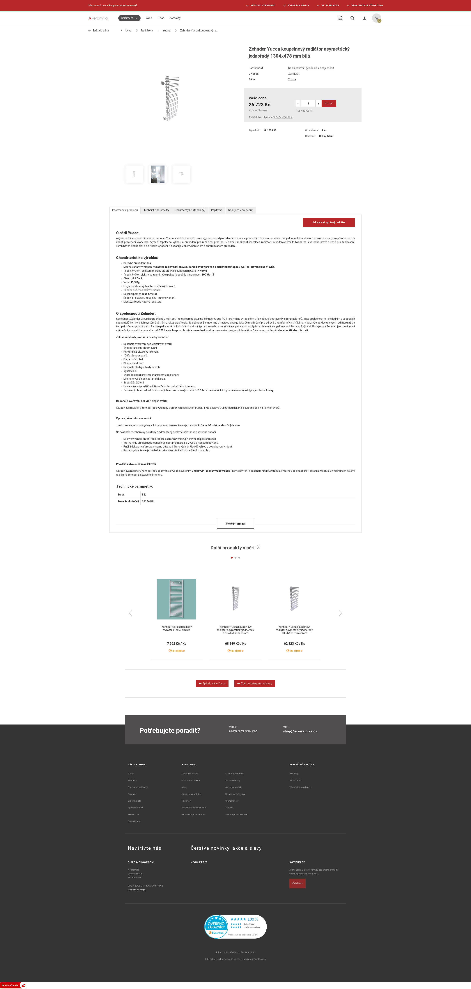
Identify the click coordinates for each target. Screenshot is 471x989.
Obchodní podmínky (138, 787)
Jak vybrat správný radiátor (329, 222)
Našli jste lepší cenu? (240, 210)
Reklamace (133, 814)
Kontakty (132, 780)
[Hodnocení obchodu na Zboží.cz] (13, 985)
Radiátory (147, 30)
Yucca (166, 30)
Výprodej (293, 773)
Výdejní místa (134, 801)
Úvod (128, 30)
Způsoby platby (135, 807)
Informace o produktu (125, 210)
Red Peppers (260, 959)
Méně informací (235, 523)
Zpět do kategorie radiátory (256, 683)
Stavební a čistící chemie (194, 807)
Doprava (132, 794)
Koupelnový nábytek (191, 794)
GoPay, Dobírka (283, 117)
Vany (184, 787)
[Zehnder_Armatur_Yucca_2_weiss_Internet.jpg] (181, 174)
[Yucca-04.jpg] (158, 174)
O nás (131, 773)
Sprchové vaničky (233, 787)
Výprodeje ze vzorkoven (236, 814)
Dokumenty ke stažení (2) (190, 210)
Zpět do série (101, 30)
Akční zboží (295, 780)
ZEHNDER (294, 73)
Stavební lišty (231, 801)
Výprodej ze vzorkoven (300, 787)
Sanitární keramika (234, 773)
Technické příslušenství (193, 814)
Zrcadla (229, 807)
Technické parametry (156, 210)
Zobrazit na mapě (136, 889)
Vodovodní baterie (191, 780)
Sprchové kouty (232, 780)
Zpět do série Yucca (213, 683)
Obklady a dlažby (190, 773)
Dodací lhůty (134, 821)
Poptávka (216, 210)
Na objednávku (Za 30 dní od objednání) (311, 68)
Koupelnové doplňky (235, 794)
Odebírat (297, 883)
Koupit (329, 103)
